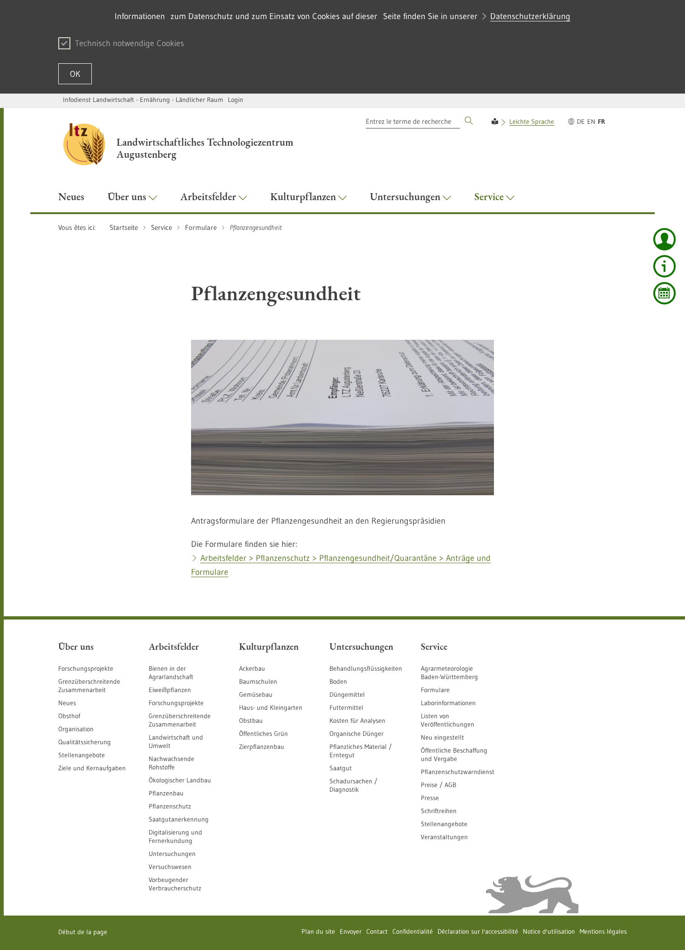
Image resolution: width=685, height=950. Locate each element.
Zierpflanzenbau (261, 746)
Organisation (76, 729)
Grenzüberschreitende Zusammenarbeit (89, 685)
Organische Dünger (356, 733)
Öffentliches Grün (263, 733)
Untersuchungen (172, 853)
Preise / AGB (438, 785)
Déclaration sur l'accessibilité (478, 931)
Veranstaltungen (444, 837)
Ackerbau (252, 668)
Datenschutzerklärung (530, 16)
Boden (338, 681)
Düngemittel (347, 694)
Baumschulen (258, 681)
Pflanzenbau (166, 793)
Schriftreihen (439, 811)
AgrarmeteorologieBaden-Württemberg (449, 672)
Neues (67, 703)
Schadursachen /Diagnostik (353, 785)
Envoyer (351, 931)
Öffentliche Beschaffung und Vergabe (454, 754)
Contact (377, 931)
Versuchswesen (170, 866)
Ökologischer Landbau (180, 780)
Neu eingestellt (442, 737)
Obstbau (251, 720)
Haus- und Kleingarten (270, 707)
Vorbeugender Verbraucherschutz (175, 884)
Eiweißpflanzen (170, 690)
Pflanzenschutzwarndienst (457, 772)
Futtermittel (346, 707)
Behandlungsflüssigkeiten (365, 668)
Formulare (435, 690)
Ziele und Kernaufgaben (92, 768)
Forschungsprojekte (85, 668)
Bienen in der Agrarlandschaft (171, 672)
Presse (430, 798)
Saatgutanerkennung (179, 819)
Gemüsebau (256, 694)
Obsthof (69, 716)
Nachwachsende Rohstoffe (171, 763)
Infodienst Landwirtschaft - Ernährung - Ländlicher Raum (143, 99)
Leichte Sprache (531, 121)
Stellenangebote (81, 755)
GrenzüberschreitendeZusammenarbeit (180, 720)
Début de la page (82, 932)
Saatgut (340, 768)
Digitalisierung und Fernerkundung (175, 836)
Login (235, 99)
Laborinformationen (448, 703)
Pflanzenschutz (170, 806)
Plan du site (318, 931)
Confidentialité (412, 931)
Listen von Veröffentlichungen (447, 720)
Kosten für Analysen (357, 720)
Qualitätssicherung (84, 742)
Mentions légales (603, 931)
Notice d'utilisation (549, 931)
